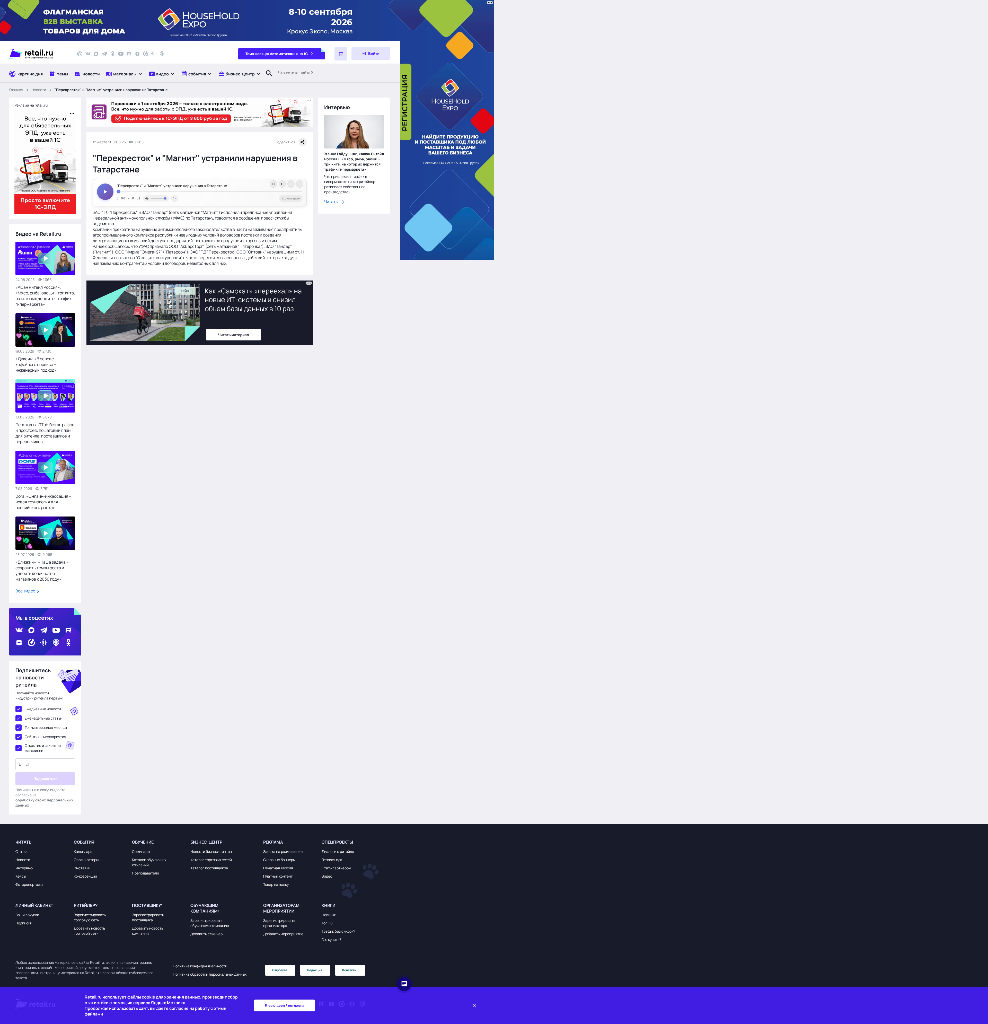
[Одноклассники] (112, 54)
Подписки (23, 923)
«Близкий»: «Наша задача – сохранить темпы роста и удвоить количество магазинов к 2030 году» (42, 570)
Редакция (314, 970)
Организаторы (86, 859)
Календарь (83, 851)
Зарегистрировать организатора (279, 923)
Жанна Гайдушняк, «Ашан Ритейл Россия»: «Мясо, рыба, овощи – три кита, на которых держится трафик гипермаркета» (354, 162)
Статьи (21, 851)
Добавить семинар (206, 933)
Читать (331, 202)
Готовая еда (332, 859)
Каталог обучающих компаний (149, 862)
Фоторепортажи (29, 884)
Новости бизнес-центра (211, 851)
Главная (16, 89)
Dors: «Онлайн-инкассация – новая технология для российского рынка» (43, 501)
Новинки (329, 914)
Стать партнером (336, 867)
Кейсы (20, 876)
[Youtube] (120, 54)
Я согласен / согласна (284, 1005)
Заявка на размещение (283, 851)
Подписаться (45, 779)
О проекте (279, 970)
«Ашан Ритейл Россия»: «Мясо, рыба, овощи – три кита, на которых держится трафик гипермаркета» (45, 295)
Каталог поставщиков (209, 867)
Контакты (349, 970)
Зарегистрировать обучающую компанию (209, 923)
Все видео (25, 591)
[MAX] (96, 54)
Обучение (143, 842)
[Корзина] (340, 53)
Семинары (141, 851)
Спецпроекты (337, 842)
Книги (328, 905)
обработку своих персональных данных (44, 803)
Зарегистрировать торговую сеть (90, 917)
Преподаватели (145, 873)
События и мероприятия (45, 736)
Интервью (24, 867)
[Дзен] (137, 54)
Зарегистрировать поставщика (148, 917)
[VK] (88, 54)
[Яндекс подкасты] (145, 54)
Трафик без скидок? (338, 931)
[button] (124, 74)
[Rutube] (129, 54)
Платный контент (278, 876)
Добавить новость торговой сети (89, 931)
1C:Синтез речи (290, 198)
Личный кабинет (34, 905)
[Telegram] (104, 54)
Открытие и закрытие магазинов (43, 748)
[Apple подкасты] (162, 54)
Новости (38, 89)
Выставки (82, 867)
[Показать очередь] (299, 184)
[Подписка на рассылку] (79, 54)
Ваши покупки (27, 914)
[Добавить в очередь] (291, 184)
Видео (327, 876)
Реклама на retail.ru (31, 105)
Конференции (85, 876)
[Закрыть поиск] (267, 78)
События (84, 842)
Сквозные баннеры (279, 859)
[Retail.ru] (38, 54)
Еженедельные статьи (43, 718)
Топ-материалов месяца (46, 727)
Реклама (273, 842)
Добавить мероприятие (283, 933)
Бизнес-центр (206, 842)
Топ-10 (327, 923)
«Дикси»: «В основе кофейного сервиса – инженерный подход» (36, 364)
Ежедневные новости (43, 708)
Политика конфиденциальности (200, 966)
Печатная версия (278, 867)
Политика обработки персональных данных (209, 974)
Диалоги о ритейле (338, 851)
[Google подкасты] (153, 54)
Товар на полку (276, 884)
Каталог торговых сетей (211, 859)
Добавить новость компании (147, 931)
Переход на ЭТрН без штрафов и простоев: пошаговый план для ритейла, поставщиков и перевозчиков (44, 433)
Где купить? (331, 939)
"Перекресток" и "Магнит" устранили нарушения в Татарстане (172, 185)
